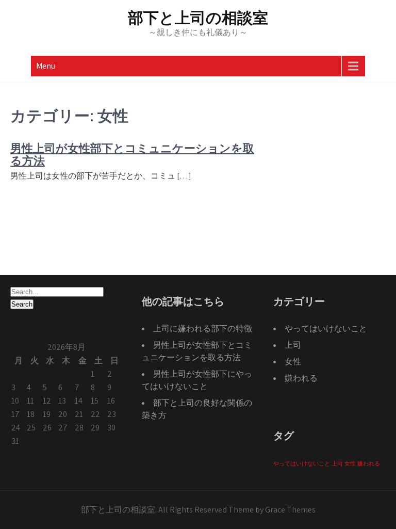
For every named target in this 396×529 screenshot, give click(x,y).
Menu (45, 65)
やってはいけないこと (326, 328)
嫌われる (301, 378)
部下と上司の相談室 (198, 18)
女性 (293, 361)
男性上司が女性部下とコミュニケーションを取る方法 (132, 154)
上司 (293, 345)
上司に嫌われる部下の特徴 (202, 328)
